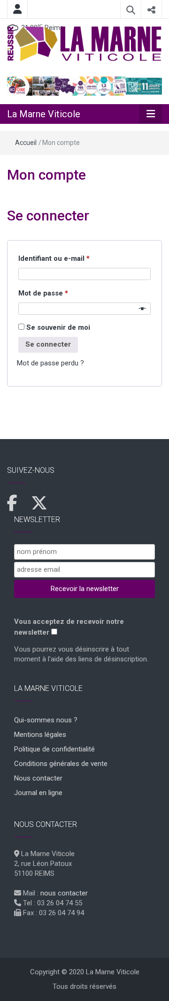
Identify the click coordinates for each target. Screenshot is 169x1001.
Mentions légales (40, 734)
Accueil (26, 142)
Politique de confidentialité (54, 749)
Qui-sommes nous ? (45, 720)
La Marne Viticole (43, 114)
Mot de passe (61, 292)
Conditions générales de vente (61, 763)
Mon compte (46, 175)
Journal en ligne (38, 793)
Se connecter (48, 344)
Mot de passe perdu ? (50, 363)
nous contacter (64, 893)
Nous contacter (38, 778)
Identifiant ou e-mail (72, 258)
